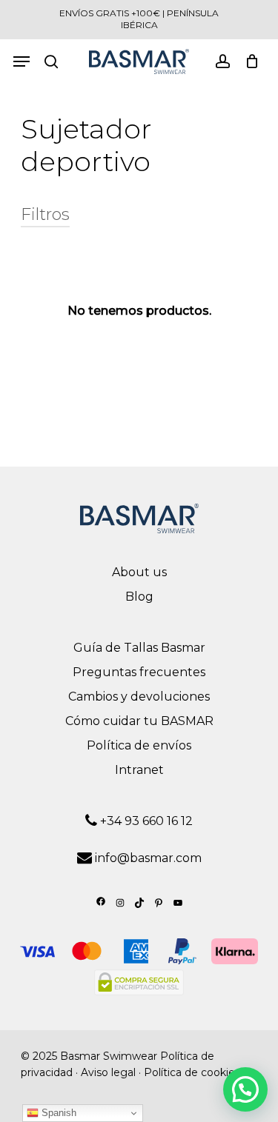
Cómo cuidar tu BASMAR (139, 721)
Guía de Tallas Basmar (139, 648)
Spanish (57, 1112)
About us (139, 572)
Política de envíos (139, 745)
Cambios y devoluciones (139, 696)
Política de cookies (192, 1072)
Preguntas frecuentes (139, 672)
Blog (139, 597)
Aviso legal (108, 1072)
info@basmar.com (148, 858)
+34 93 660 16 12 (145, 821)
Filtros (45, 214)
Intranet (139, 770)
